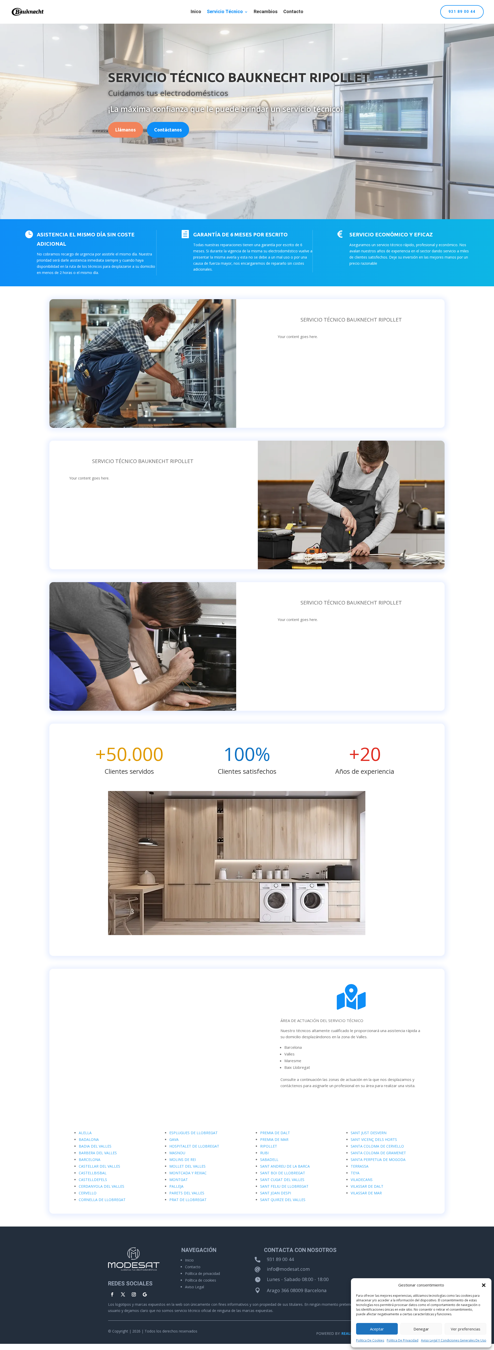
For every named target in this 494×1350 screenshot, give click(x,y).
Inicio (189, 1260)
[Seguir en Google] (144, 1294)
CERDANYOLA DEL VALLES (101, 1186)
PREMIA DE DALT (275, 1132)
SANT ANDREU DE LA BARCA (285, 1166)
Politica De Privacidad (402, 1340)
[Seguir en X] (123, 1294)
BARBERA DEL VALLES (98, 1152)
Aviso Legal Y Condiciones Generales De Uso (453, 1340)
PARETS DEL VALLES (186, 1193)
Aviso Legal (194, 1286)
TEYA (355, 1172)
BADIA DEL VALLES (95, 1146)
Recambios (266, 12)
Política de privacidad (202, 1273)
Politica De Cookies (370, 1340)
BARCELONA (89, 1159)
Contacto (293, 12)
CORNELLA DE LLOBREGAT (102, 1199)
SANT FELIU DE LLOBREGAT (284, 1186)
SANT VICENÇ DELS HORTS (374, 1139)
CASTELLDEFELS (93, 1179)
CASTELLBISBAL (93, 1172)
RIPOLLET (268, 1146)
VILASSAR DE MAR (366, 1193)
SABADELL (269, 1159)
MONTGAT (178, 1179)
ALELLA (85, 1132)
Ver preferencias (465, 1328)
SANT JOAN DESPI (275, 1193)
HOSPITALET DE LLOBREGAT (194, 1146)
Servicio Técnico (225, 12)
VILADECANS (362, 1179)
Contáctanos (168, 129)
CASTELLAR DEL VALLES (99, 1166)
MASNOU (177, 1152)
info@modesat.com (288, 1269)
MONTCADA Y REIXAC (188, 1172)
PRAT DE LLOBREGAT (188, 1199)
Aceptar (377, 1328)
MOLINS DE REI (182, 1159)
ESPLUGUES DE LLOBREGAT (193, 1132)
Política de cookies (200, 1280)
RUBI (264, 1152)
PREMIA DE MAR (274, 1139)
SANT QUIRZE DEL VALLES (282, 1199)
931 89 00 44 (461, 11)
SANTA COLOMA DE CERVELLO (377, 1146)
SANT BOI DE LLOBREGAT (282, 1172)
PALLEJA (176, 1186)
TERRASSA (359, 1166)
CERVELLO (87, 1193)
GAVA (174, 1139)
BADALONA (89, 1139)
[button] (483, 1285)
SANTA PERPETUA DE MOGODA (378, 1159)
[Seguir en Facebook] (112, 1294)
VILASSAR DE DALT (367, 1186)
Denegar (421, 1328)
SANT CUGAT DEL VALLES (282, 1179)
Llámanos (125, 129)
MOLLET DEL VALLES (187, 1166)
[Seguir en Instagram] (134, 1294)
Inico (196, 12)
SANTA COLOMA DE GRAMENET (378, 1152)
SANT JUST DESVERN (368, 1132)
